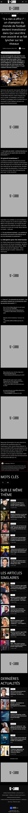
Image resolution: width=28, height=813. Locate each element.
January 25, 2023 (20, 375)
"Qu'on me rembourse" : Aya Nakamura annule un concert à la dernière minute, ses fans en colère (18, 728)
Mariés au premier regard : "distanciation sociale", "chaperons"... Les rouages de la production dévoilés (18, 622)
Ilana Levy (8, 463)
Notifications (24, 799)
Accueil (2, 13)
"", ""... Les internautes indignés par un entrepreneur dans (14, 301)
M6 (8, 482)
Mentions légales (5, 795)
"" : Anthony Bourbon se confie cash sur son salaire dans (14, 153)
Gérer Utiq (10, 801)
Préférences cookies (16, 801)
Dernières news (7, 13)
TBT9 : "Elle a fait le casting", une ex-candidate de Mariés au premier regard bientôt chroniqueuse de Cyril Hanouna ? (18, 646)
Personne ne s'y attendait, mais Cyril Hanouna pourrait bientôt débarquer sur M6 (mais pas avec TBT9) (17, 611)
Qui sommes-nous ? (20, 792)
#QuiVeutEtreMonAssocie (9, 310)
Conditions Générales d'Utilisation (9, 792)
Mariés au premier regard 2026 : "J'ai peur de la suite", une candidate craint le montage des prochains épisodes (18, 634)
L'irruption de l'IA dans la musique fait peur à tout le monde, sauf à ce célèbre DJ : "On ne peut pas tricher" (17, 505)
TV (11, 13)
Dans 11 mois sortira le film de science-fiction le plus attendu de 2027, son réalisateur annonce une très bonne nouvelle (18, 740)
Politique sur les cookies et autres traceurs (17, 795)
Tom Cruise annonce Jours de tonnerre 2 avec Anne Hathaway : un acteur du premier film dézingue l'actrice (18, 693)
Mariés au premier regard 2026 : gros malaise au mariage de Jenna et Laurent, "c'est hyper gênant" (18, 599)
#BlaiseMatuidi (20, 310)
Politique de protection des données (13, 797)
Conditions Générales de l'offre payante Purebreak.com (11, 799)
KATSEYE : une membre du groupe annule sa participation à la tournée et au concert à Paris (17, 705)
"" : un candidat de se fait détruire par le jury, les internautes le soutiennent (14, 234)
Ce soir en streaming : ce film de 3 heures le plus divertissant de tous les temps (18, 716)
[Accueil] (12, 1)
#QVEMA (14, 308)
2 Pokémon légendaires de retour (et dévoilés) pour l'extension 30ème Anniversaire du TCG (17, 751)
